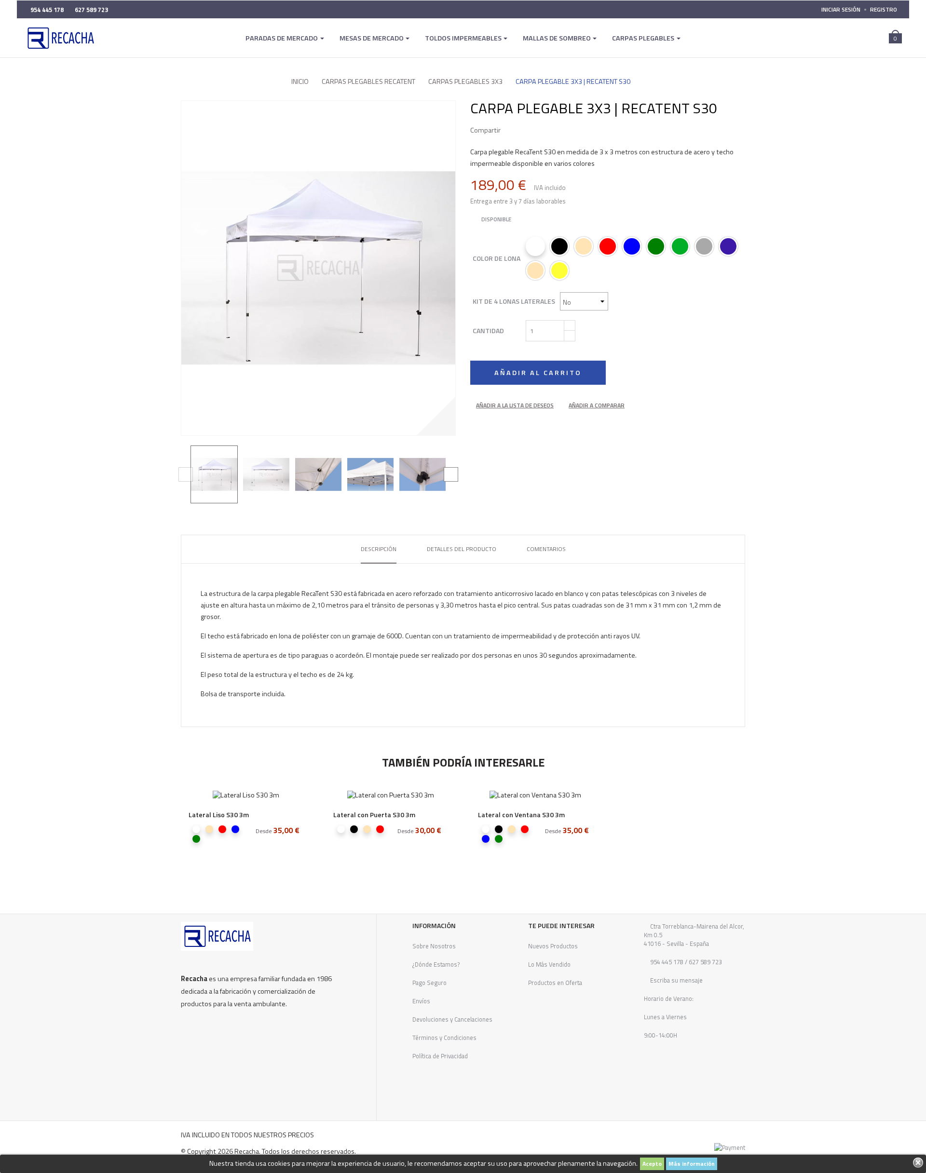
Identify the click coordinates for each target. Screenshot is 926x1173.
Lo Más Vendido (549, 964)
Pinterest (555, 130)
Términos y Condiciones (444, 1037)
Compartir (512, 130)
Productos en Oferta (555, 982)
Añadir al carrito (538, 372)
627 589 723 (704, 962)
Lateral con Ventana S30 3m (521, 814)
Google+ (541, 130)
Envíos (421, 1001)
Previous (185, 474)
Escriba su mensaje (676, 980)
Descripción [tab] (378, 548)
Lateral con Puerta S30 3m (374, 814)
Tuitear (527, 130)
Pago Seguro (429, 982)
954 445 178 (667, 962)
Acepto (652, 1163)
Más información (691, 1163)
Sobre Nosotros (434, 946)
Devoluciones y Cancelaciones (452, 1019)
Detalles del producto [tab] (461, 548)
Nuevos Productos (553, 946)
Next (451, 474)
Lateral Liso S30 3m (219, 814)
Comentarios (546, 548)
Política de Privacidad (440, 1056)
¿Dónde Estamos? (436, 964)
